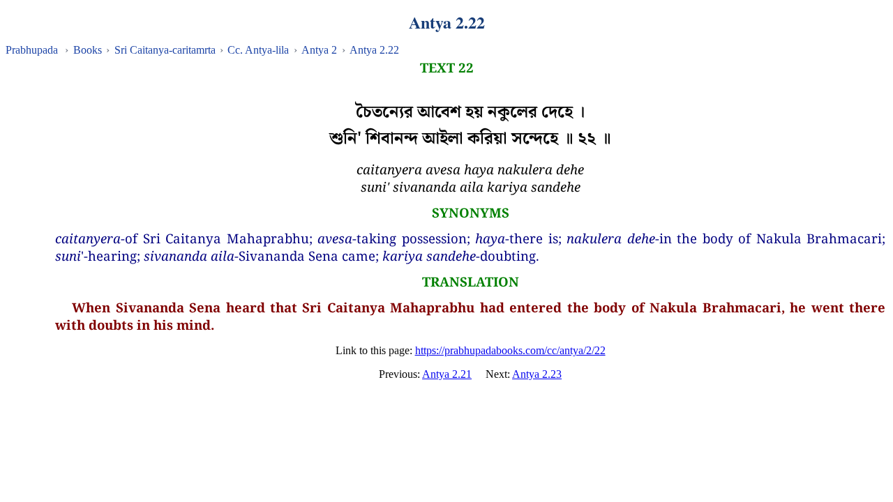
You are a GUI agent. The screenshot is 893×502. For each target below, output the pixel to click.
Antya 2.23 (537, 374)
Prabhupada (32, 50)
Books (87, 50)
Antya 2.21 (447, 374)
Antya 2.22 (374, 50)
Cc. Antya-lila (258, 50)
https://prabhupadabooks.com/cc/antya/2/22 (510, 350)
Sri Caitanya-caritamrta (165, 50)
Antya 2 (319, 50)
